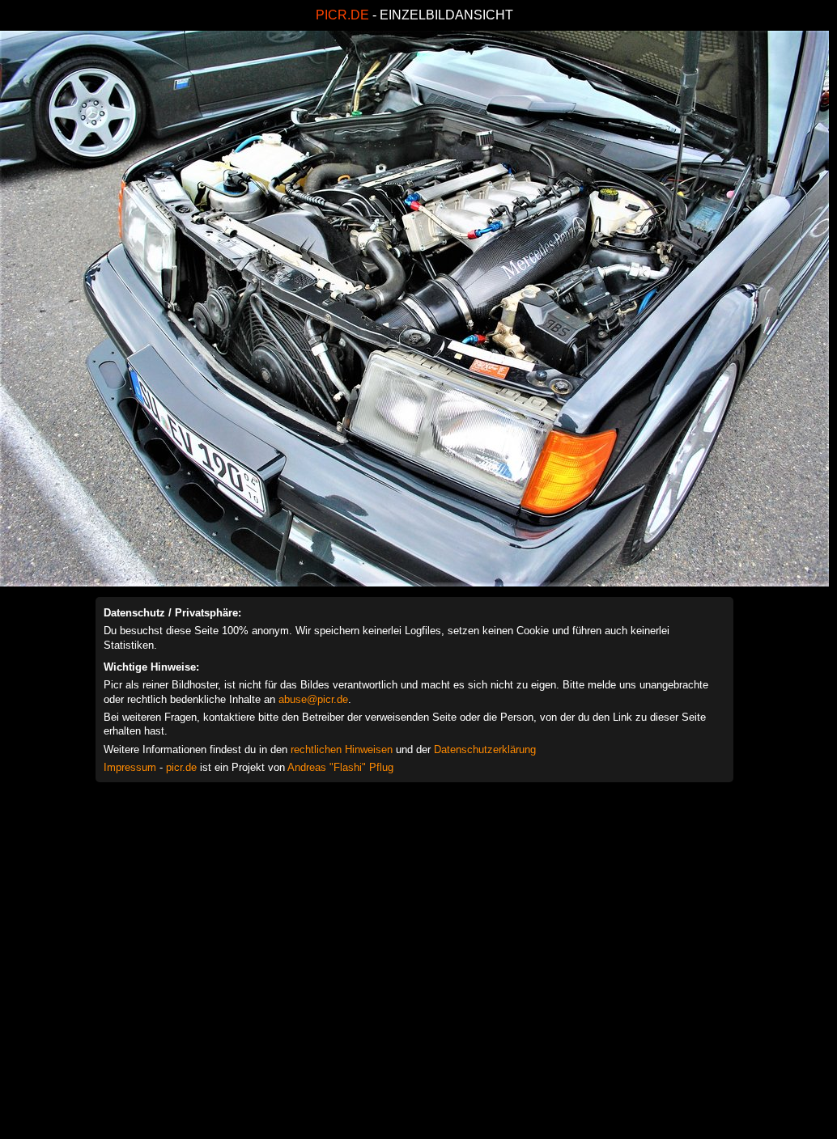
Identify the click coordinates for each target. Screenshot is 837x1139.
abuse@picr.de (313, 699)
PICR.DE (342, 15)
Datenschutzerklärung (485, 749)
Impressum (130, 767)
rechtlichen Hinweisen (342, 749)
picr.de (181, 767)
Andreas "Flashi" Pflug (340, 767)
